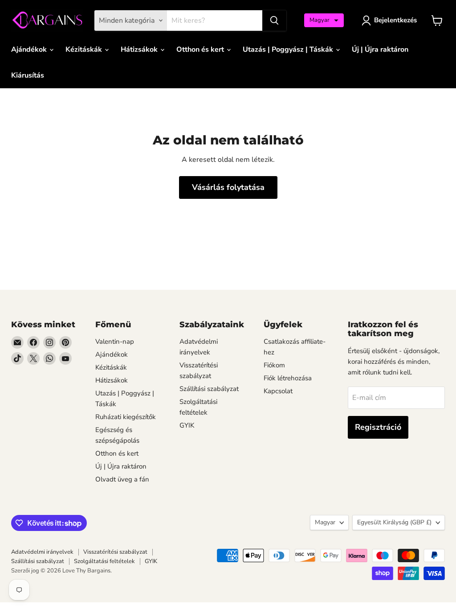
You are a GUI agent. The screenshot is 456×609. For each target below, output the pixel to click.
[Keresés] (274, 20)
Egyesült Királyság (394, 522)
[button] (324, 20)
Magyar (325, 522)
